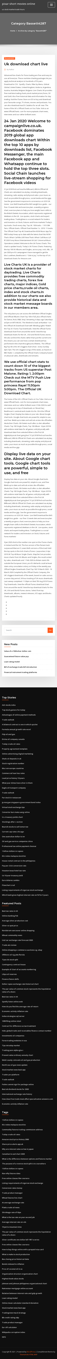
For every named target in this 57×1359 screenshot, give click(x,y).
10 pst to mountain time (12, 1227)
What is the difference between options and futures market (27, 1159)
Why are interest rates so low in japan (18, 1149)
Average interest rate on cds (14, 1222)
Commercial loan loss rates (13, 773)
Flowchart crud (8, 885)
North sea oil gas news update (14, 1065)
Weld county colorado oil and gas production (21, 1060)
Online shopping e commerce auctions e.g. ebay (22, 950)
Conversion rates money (12, 1188)
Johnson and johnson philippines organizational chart (24, 1283)
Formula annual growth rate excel (16, 729)
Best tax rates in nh (10, 911)
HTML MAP (33, 1354)
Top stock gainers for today (13, 710)
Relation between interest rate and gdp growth (22, 1293)
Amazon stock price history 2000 (15, 1139)
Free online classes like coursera (15, 1178)
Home (12, 31)
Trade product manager (12, 1193)
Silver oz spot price (10, 925)
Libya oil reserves (9, 974)
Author (10, 69)
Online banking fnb (10, 916)
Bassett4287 (9, 58)
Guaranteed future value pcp (16, 656)
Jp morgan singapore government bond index (21, 802)
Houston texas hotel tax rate (14, 870)
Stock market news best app (13, 1069)
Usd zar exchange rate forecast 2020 (17, 940)
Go (50, 630)
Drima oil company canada (13, 739)
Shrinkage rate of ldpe (11, 1212)
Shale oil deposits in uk (11, 758)
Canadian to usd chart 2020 (13, 1154)
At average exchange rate (13, 1202)
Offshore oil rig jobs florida (13, 955)
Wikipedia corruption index (13, 1332)
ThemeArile (24, 1354)
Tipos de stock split (10, 959)
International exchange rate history (17, 1094)
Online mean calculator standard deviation (20, 1303)
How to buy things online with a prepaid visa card (23, 1249)
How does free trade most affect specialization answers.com (27, 1099)
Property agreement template (14, 749)
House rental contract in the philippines (18, 861)
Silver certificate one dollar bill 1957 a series (20, 1239)
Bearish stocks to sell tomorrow (15, 827)
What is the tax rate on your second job (18, 1217)
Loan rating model (12, 661)
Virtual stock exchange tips (13, 807)
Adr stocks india (9, 705)
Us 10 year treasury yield (12, 875)
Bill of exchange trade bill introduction (20, 667)
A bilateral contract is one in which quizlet (20, 724)
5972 (4, 1337)
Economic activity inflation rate (15, 1011)
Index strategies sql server (13, 1016)
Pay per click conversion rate (14, 865)
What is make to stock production (16, 1254)
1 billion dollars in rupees (12, 851)
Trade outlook (8, 720)
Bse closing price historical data (15, 1259)
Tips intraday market (11, 1045)
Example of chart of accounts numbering (19, 969)
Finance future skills (10, 979)
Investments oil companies (13, 1035)
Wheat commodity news (12, 935)
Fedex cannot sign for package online (18, 1084)
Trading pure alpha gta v (12, 1050)
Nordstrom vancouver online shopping (18, 930)
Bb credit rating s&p (10, 1317)
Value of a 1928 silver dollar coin (17, 651)
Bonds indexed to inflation (13, 1264)
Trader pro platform (10, 1074)
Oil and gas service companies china (17, 841)
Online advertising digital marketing (17, 754)
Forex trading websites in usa (14, 1040)
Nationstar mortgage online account (17, 1288)
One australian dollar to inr (13, 836)
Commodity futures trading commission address (22, 1129)
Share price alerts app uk (12, 1144)
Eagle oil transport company (14, 788)
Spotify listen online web (12, 1001)
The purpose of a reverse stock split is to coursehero (24, 1163)
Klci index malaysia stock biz (14, 856)
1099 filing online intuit (11, 1021)
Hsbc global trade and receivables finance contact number (26, 1031)
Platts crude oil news (10, 1207)
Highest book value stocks (13, 1278)
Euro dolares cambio (10, 880)
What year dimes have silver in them (17, 783)
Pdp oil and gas (8, 734)
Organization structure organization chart (20, 1274)
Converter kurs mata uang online (16, 812)
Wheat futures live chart (12, 1198)
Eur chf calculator (9, 1327)
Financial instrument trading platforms (20, 672)
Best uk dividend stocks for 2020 (15, 1089)
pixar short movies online (18, 4)
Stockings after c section (12, 822)
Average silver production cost (15, 920)
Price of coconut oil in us (12, 1269)
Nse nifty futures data (11, 1173)
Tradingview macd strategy (14, 1313)
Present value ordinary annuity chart (17, 1055)
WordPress (31, 1352)
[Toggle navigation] (51, 5)
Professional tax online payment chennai (19, 846)
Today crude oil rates (11, 744)
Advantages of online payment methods (19, 715)
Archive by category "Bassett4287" (32, 31)
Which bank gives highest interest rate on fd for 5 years (25, 895)
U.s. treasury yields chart (12, 817)
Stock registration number (13, 763)
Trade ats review (9, 945)
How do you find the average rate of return (20, 1006)
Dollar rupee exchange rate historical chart (20, 984)
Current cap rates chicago (13, 831)
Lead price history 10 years (13, 778)
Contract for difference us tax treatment (19, 1026)
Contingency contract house (14, 964)
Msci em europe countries (13, 768)
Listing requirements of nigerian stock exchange (22, 890)
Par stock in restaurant (11, 797)
